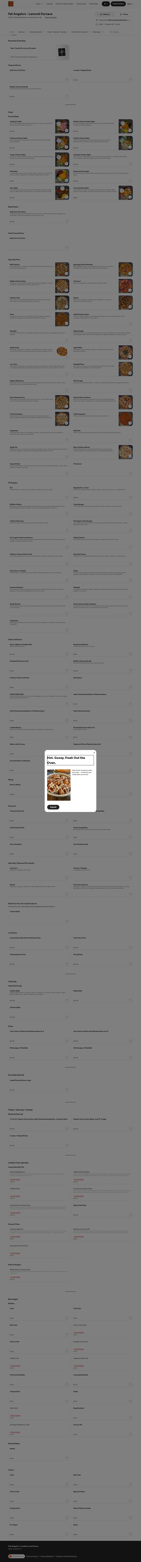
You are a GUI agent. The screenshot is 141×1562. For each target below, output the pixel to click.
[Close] (94, 753)
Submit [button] (53, 807)
